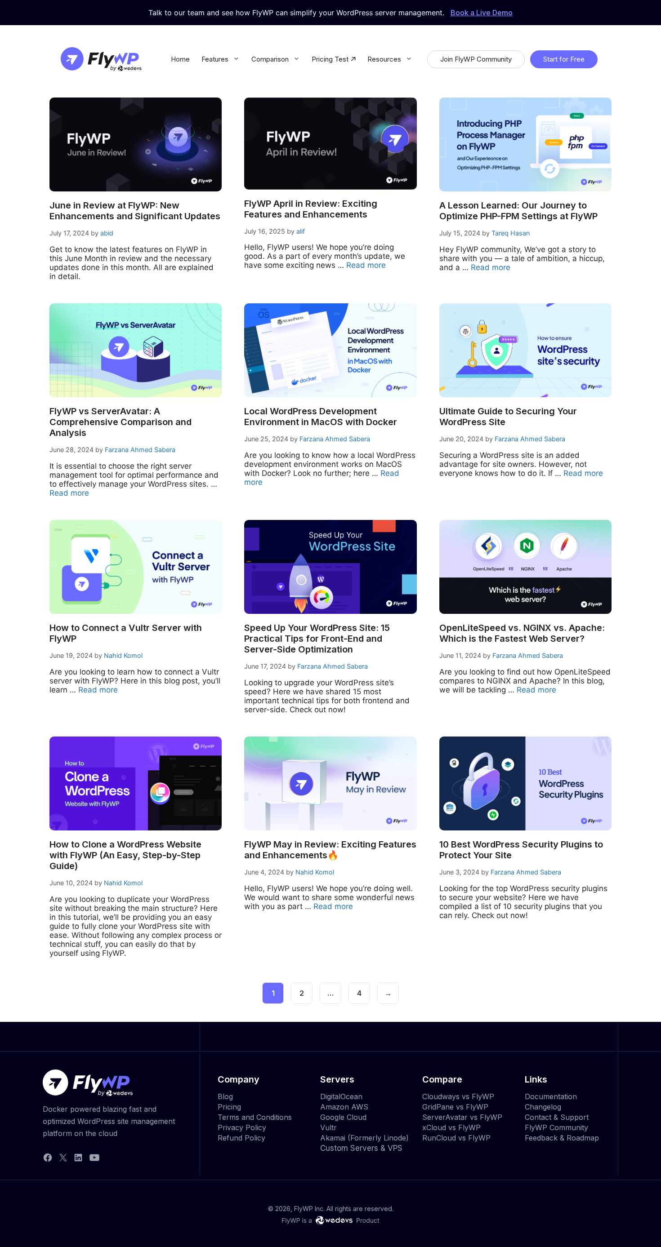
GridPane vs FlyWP (455, 1106)
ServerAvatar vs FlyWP (462, 1117)
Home (180, 59)
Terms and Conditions (255, 1117)
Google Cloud (343, 1117)
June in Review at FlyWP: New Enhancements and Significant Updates (134, 211)
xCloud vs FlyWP (451, 1127)
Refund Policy (241, 1137)
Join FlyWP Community (476, 59)
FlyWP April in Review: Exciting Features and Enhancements (310, 209)
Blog (225, 1096)
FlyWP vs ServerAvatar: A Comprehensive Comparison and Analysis (120, 422)
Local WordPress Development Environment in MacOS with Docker (320, 416)
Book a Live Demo (482, 12)
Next (388, 993)
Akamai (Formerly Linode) (364, 1137)
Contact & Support (557, 1117)
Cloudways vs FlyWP (458, 1096)
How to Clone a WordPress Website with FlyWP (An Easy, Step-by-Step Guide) (125, 855)
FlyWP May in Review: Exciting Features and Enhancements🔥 (330, 850)
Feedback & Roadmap (562, 1137)
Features (214, 59)
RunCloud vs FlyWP (456, 1137)
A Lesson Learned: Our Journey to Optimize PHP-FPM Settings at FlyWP (518, 211)
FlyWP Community (556, 1127)
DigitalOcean (341, 1096)
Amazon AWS (344, 1106)
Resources (384, 59)
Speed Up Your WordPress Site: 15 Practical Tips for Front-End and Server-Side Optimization (317, 638)
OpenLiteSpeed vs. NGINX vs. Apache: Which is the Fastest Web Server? (522, 633)
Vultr (328, 1127)
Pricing (229, 1106)
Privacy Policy (242, 1127)
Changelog (543, 1106)
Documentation (551, 1096)
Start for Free (564, 59)
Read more (366, 265)
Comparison (270, 59)
